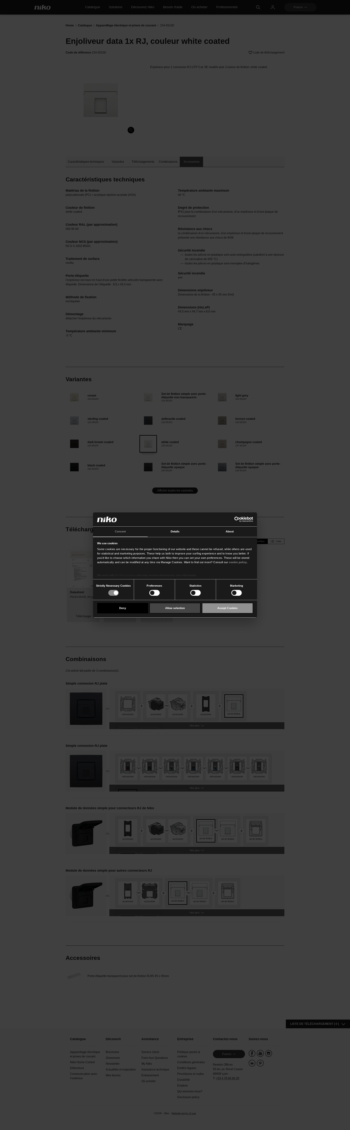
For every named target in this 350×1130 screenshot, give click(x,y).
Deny (122, 608)
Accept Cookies (227, 608)
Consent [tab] (120, 531)
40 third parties (125, 575)
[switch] (154, 593)
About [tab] (230, 531)
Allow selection (175, 608)
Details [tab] (175, 531)
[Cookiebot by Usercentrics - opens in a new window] (237, 519)
